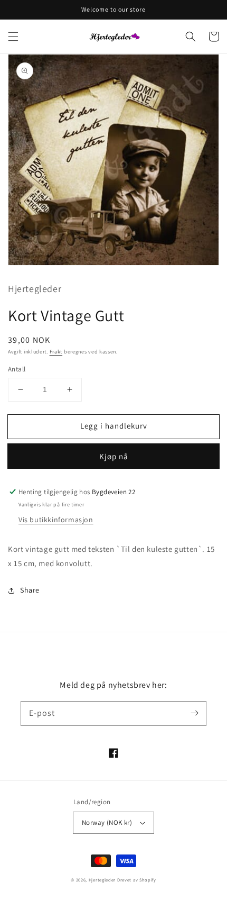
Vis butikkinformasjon (55, 519)
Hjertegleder (102, 880)
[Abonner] (194, 713)
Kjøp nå (113, 456)
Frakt (56, 351)
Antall (16, 369)
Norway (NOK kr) (107, 822)
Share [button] (30, 590)
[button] (13, 36)
